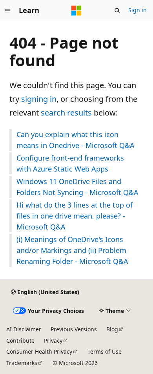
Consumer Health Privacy (39, 351)
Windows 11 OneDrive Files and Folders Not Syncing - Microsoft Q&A (77, 187)
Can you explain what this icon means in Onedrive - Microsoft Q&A (75, 140)
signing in (38, 99)
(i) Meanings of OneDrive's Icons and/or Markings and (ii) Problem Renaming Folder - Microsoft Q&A (72, 250)
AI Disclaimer (23, 329)
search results (66, 112)
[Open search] (117, 11)
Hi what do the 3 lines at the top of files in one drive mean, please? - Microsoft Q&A (74, 215)
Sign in (137, 10)
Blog (112, 329)
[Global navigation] (8, 11)
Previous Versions (74, 329)
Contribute (20, 340)
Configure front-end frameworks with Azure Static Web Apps (70, 163)
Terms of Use (104, 351)
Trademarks (21, 363)
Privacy (53, 340)
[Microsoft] (76, 10)
